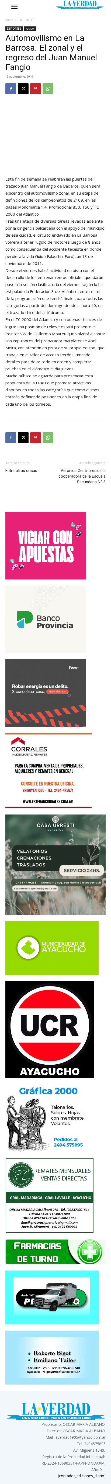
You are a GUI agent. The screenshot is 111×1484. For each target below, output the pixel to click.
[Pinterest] (35, 88)
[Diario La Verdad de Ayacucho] (80, 4)
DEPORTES (26, 20)
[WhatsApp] (48, 88)
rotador (30, 28)
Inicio (9, 20)
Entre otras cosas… (22, 470)
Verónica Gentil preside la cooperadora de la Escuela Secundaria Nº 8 (82, 476)
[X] (23, 88)
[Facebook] (10, 88)
